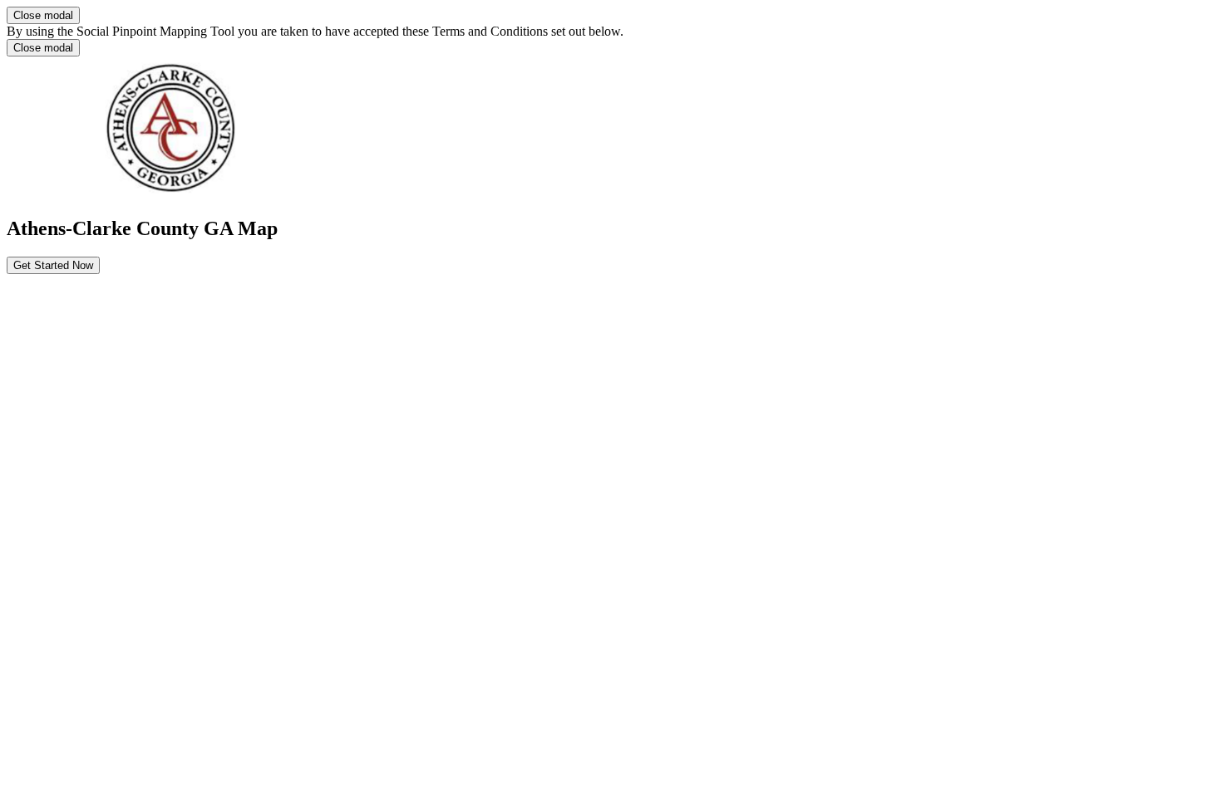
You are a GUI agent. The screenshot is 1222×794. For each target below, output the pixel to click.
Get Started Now (53, 265)
